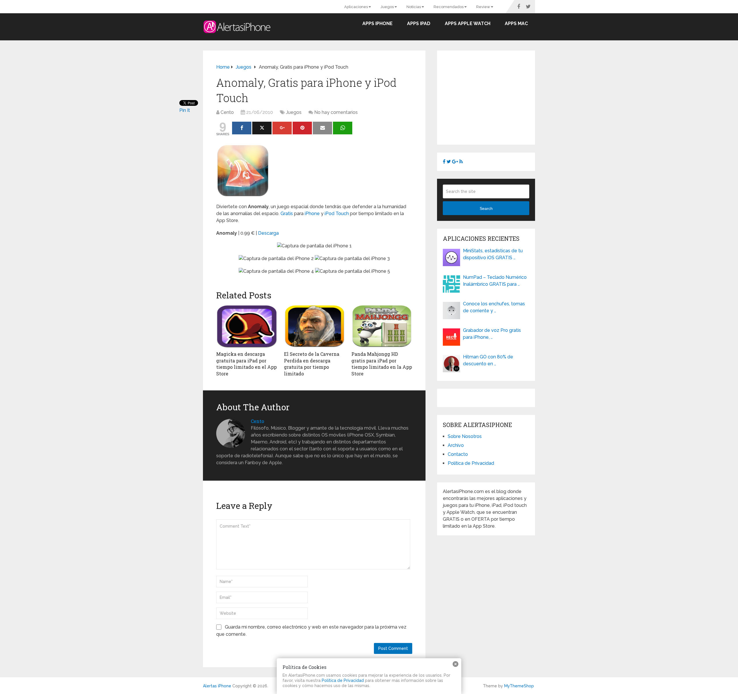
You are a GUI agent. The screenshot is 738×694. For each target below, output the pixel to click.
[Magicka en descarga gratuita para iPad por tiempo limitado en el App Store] (246, 326)
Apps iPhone (377, 23)
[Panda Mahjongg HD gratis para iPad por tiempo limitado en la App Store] (381, 326)
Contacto (458, 454)
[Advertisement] (491, 96)
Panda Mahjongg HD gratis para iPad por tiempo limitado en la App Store (381, 363)
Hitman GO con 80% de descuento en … (488, 360)
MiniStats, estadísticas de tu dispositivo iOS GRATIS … (493, 254)
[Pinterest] (302, 128)
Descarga (268, 233)
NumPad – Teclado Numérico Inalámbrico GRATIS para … (495, 280)
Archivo (456, 445)
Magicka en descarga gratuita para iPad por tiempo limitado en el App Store (246, 363)
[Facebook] (241, 128)
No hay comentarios (336, 112)
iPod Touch (337, 213)
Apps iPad (418, 23)
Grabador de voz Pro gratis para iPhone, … (492, 334)
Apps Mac (516, 23)
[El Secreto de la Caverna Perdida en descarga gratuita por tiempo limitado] (314, 326)
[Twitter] (262, 128)
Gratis (286, 213)
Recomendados (449, 7)
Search (486, 208)
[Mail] (322, 128)
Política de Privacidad (471, 463)
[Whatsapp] (342, 128)
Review (483, 7)
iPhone (312, 213)
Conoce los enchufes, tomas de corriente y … (494, 307)
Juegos (388, 7)
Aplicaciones (356, 7)
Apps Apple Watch (467, 23)
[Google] (282, 128)
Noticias (414, 7)
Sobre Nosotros (465, 436)
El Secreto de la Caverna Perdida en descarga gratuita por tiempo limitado (311, 363)
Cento (227, 112)
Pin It (184, 110)
